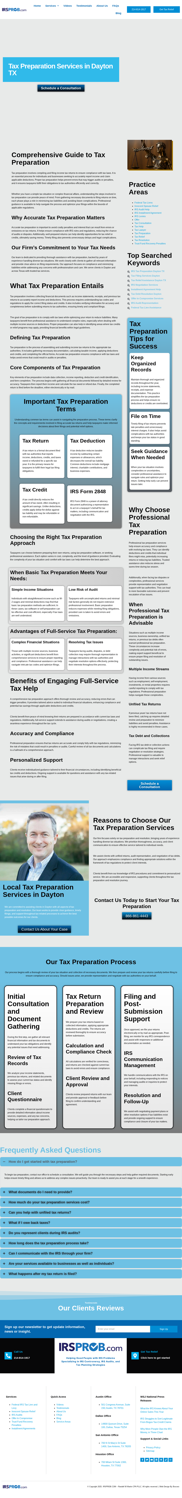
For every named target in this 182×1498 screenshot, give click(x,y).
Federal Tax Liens (144, 202)
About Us (102, 5)
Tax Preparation (142, 233)
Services (50, 5)
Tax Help (139, 226)
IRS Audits (17, 1415)
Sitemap (150, 1451)
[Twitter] (147, 1460)
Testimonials (84, 5)
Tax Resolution (142, 240)
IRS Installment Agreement (148, 213)
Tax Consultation (143, 223)
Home (37, 5)
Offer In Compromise (22, 1418)
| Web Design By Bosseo (169, 1487)
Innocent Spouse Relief (146, 206)
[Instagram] (170, 1460)
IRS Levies (140, 216)
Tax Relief (140, 237)
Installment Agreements (23, 1428)
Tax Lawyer (140, 230)
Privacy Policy (153, 1447)
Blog (118, 13)
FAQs (115, 5)
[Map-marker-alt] (161, 1460)
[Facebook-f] (142, 1460)
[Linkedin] (156, 1460)
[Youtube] (152, 1460)
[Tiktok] (166, 1460)
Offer (137, 220)
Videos (67, 5)
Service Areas (63, 1421)
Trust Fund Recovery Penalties (150, 243)
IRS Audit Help (142, 209)
